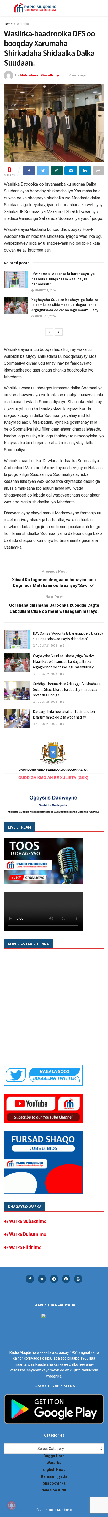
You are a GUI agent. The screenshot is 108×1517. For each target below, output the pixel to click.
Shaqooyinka (54, 1483)
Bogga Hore (54, 1456)
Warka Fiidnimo (25, 1247)
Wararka (23, 24)
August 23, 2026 (45, 316)
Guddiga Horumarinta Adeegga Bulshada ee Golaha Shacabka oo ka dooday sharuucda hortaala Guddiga (66, 689)
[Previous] (49, 332)
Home (8, 24)
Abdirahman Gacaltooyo (40, 75)
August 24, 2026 (45, 290)
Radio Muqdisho (60, 1510)
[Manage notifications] (11, 1505)
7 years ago (77, 75)
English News (54, 1469)
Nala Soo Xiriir (54, 1490)
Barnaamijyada (54, 1476)
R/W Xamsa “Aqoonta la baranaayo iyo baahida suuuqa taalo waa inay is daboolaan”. (63, 278)
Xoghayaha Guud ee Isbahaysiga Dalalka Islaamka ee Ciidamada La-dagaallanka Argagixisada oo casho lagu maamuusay (64, 304)
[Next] (59, 332)
